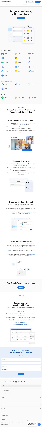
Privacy (2, 421)
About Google (11, 421)
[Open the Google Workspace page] (6, 1)
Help (23, 421)
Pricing (20, 4)
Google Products (17, 421)
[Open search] (26, 2)
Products (8, 4)
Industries (13, 4)
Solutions (3, 4)
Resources (25, 4)
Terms (6, 421)
